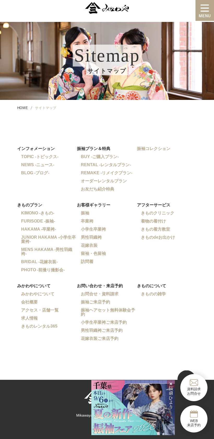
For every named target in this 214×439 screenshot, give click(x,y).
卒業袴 (87, 221)
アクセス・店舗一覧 (40, 310)
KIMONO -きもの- (37, 213)
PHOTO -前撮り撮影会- (43, 270)
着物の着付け (153, 221)
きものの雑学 (153, 294)
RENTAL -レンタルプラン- (106, 165)
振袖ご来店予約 (95, 302)
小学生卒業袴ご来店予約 (104, 322)
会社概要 (29, 302)
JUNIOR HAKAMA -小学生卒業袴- (48, 239)
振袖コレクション (153, 148)
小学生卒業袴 (93, 229)
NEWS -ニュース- (37, 165)
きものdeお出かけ (158, 237)
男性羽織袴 (91, 237)
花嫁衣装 (89, 245)
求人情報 (29, 318)
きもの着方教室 (155, 229)
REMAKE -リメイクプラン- (106, 173)
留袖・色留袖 (93, 253)
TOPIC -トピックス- (39, 156)
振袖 (85, 213)
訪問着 (87, 261)
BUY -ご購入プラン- (100, 156)
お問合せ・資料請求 (99, 294)
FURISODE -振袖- (38, 221)
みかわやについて (38, 294)
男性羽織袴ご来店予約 (102, 330)
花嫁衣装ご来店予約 (99, 338)
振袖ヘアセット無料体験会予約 (108, 312)
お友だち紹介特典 (97, 189)
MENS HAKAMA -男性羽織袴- (46, 251)
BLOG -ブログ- (35, 173)
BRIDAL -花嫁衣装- (39, 262)
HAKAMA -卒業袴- (38, 229)
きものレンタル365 (39, 326)
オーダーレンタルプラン (104, 181)
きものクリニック (157, 213)
